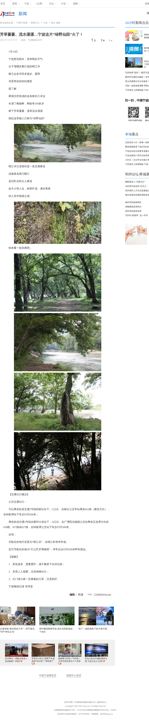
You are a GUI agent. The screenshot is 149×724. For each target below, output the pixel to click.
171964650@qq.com (102, 594)
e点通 (39, 3)
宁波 (26, 3)
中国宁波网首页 (47, 675)
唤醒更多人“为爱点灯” (135, 182)
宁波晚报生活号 (35, 40)
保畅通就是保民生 (133, 207)
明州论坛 (132, 174)
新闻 (14, 3)
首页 (2, 3)
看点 (132, 134)
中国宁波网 (21, 23)
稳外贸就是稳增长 (133, 202)
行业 (63, 3)
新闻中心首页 (73, 675)
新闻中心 (35, 23)
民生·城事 (55, 23)
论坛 (51, 3)
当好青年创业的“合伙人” (136, 186)
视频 (75, 3)
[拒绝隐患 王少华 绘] (136, 244)
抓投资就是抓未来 (133, 211)
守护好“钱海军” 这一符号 (136, 215)
